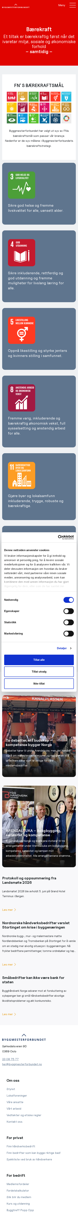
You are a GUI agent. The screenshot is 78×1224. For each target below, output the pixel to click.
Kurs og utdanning (18, 1203)
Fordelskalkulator (18, 1190)
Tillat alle (39, 659)
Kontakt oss (14, 1121)
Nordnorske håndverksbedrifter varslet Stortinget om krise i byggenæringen (36, 925)
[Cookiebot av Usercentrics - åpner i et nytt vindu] (58, 537)
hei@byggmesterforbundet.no (22, 1064)
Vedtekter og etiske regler (24, 1115)
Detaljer (62, 648)
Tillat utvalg (39, 671)
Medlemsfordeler (18, 1184)
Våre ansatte (15, 1102)
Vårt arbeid (14, 1108)
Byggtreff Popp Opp (20, 1210)
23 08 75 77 (10, 1059)
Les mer (7, 909)
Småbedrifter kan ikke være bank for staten (33, 979)
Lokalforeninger (17, 1095)
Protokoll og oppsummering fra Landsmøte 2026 (29, 880)
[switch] (68, 611)
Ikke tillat (39, 683)
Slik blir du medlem (19, 1197)
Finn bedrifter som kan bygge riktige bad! (34, 1153)
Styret (11, 1089)
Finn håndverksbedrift (21, 1146)
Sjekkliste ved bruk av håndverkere (29, 1159)
